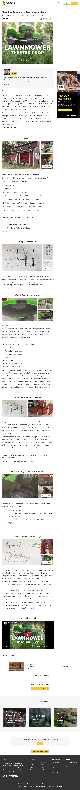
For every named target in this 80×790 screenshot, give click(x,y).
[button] (52, 18)
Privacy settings (59, 784)
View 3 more (47, 166)
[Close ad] (78, 72)
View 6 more (46, 496)
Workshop (33, 765)
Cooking (43, 762)
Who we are (55, 772)
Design (32, 767)
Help (53, 767)
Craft (18, 15)
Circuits (32, 762)
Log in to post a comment (40, 751)
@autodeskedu (72, 766)
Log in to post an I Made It (40, 689)
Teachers (39, 3)
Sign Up (74, 3)
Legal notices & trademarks (54, 786)
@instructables (72, 762)
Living (42, 765)
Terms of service (36, 784)
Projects (23, 3)
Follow (14, 73)
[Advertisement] (68, 94)
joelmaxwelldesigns (9, 15)
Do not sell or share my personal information (32, 786)
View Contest (64, 666)
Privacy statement (47, 784)
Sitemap (54, 770)
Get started (55, 765)
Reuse (24, 15)
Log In (66, 3)
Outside (43, 767)
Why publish (55, 762)
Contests (31, 3)
